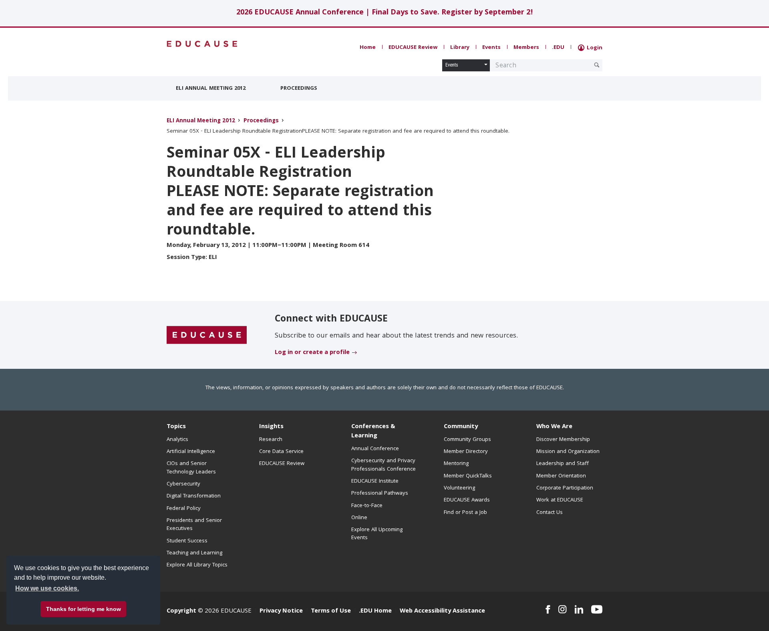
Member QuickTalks (468, 476)
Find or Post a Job (465, 512)
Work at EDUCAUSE (559, 500)
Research (270, 439)
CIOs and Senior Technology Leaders (191, 467)
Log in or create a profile (312, 353)
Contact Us (549, 512)
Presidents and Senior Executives (194, 524)
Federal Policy (184, 508)
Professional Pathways (379, 493)
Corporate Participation (564, 488)
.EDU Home (375, 611)
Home (368, 47)
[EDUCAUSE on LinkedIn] (579, 609)
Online (359, 518)
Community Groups (467, 439)
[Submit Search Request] (597, 65)
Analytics (177, 439)
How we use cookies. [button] (47, 588)
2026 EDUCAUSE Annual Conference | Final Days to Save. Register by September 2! (384, 13)
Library (459, 47)
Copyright (181, 611)
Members (526, 47)
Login (593, 48)
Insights (271, 427)
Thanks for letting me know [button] (83, 609)
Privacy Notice (281, 611)
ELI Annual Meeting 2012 (211, 88)
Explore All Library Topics (197, 565)
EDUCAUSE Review (413, 47)
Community (461, 427)
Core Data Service (281, 451)
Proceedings (298, 88)
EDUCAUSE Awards (467, 500)
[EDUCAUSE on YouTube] (596, 609)
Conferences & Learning (373, 431)
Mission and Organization (568, 451)
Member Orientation (561, 476)
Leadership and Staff (562, 463)
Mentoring (456, 463)
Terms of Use (331, 611)
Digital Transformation (194, 496)
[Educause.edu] (207, 335)
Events (491, 47)
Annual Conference (375, 449)
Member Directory (466, 451)
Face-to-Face (366, 506)
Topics (176, 427)
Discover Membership (563, 439)
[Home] (202, 43)
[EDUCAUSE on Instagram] (562, 609)
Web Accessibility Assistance (442, 611)
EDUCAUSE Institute (375, 481)
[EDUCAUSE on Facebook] (548, 609)
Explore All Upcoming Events (377, 534)
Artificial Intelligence (191, 451)
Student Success (187, 541)
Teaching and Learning (194, 553)
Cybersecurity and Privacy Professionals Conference (383, 465)
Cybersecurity (183, 484)
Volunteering (459, 488)
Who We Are (554, 427)
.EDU (558, 47)
